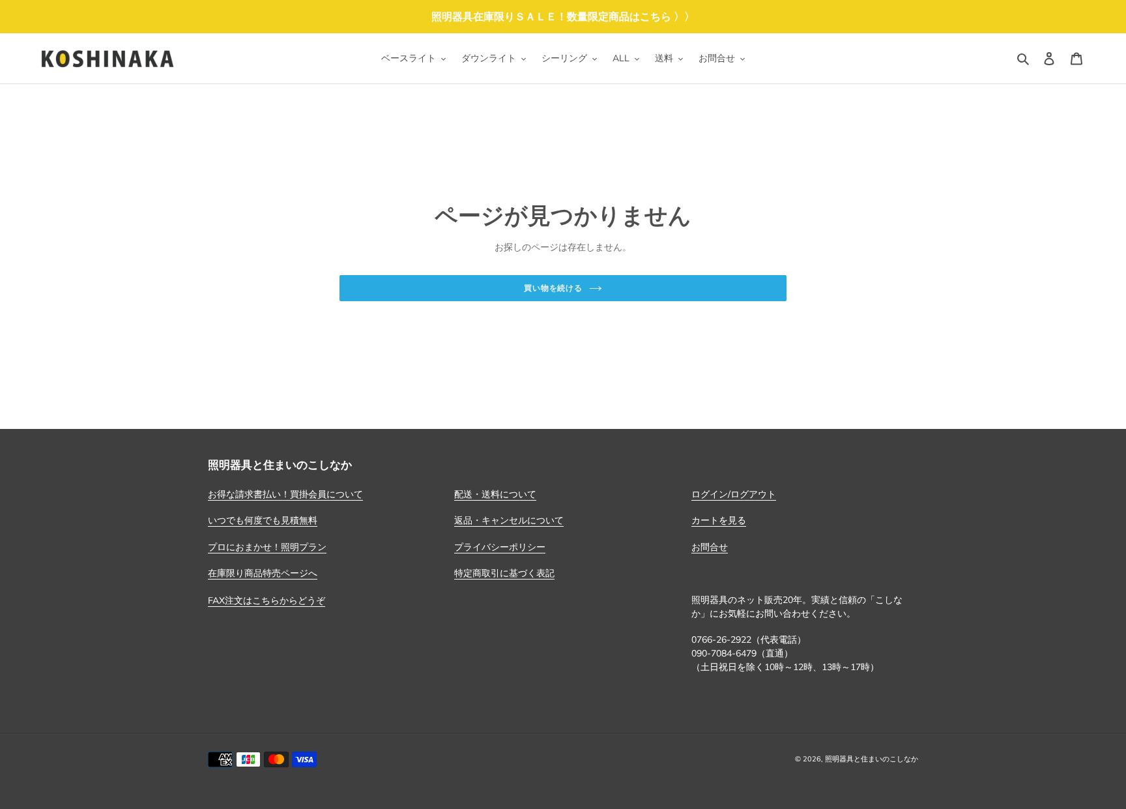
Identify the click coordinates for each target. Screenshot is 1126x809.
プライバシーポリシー (499, 547)
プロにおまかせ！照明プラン (267, 547)
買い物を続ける (553, 288)
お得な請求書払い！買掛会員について (285, 494)
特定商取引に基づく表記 (504, 573)
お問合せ (709, 547)
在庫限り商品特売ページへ (262, 573)
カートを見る (718, 520)
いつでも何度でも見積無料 (262, 520)
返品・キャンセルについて (509, 520)
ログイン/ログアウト (733, 494)
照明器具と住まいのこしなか (871, 758)
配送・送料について (495, 494)
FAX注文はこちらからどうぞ (266, 600)
